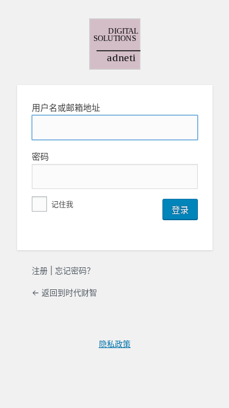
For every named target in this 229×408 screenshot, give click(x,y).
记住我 (61, 204)
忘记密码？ (75, 270)
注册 (40, 270)
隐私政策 (115, 344)
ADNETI (114, 44)
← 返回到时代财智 (64, 292)
